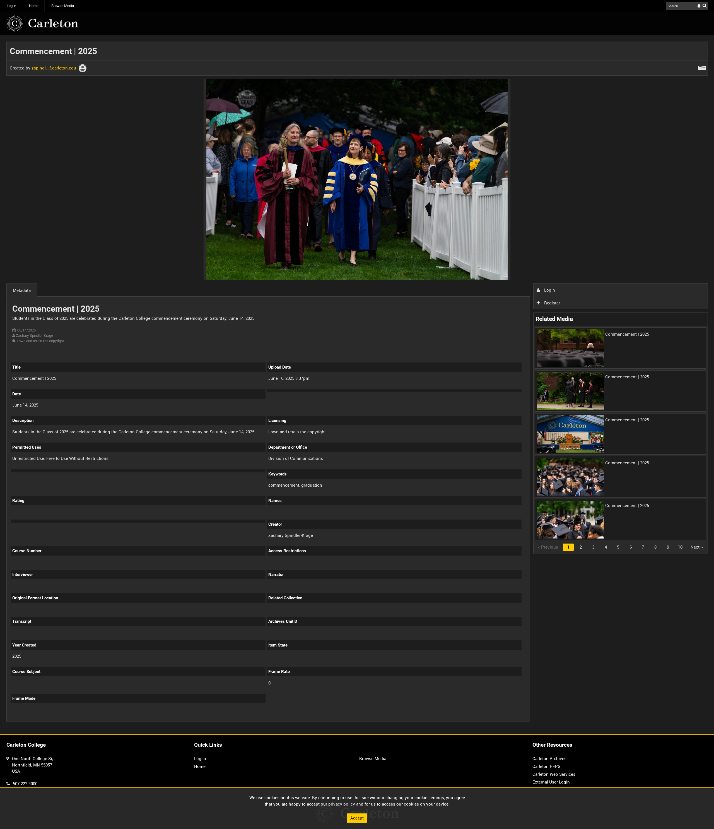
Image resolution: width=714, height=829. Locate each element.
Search (704, 5)
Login (549, 290)
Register (551, 303)
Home (33, 5)
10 (680, 547)
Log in (11, 5)
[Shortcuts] (702, 67)
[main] (357, 385)
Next (697, 547)
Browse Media (62, 5)
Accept (357, 818)
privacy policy (341, 804)
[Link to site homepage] (42, 23)
